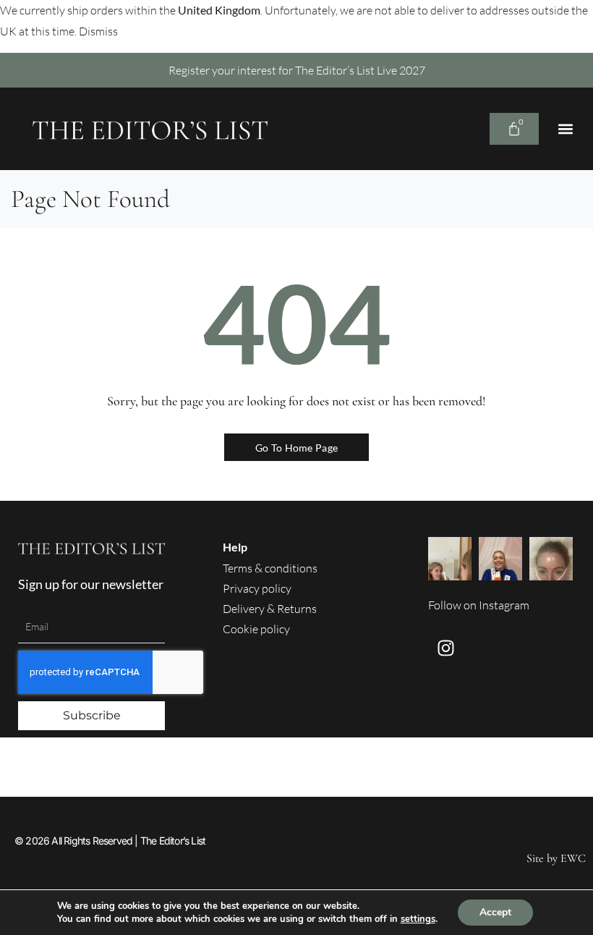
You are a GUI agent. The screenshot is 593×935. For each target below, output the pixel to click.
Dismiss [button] (98, 31)
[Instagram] (446, 648)
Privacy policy (257, 588)
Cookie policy (256, 629)
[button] (565, 129)
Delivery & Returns (270, 608)
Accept (495, 912)
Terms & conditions (270, 568)
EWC (573, 858)
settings (418, 919)
